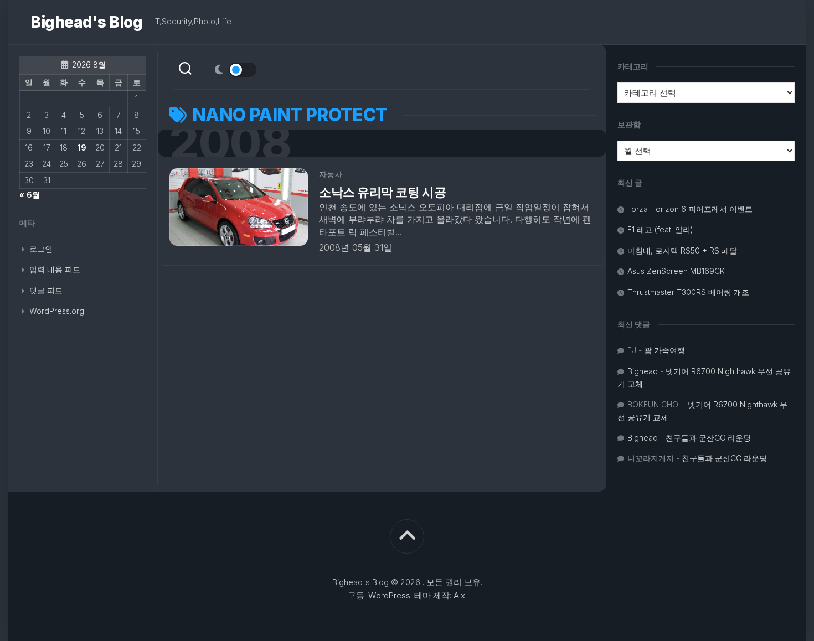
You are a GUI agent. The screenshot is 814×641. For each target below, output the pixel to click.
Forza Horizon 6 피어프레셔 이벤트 (690, 209)
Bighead (642, 371)
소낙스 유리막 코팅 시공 (382, 192)
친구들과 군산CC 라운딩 (708, 437)
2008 (230, 143)
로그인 (41, 249)
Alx (459, 595)
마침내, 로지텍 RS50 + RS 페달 (682, 250)
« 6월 (29, 194)
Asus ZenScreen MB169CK (676, 271)
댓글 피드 (46, 290)
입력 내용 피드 (54, 269)
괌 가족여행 (664, 350)
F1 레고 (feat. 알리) (660, 229)
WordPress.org (56, 311)
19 (82, 147)
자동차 (330, 174)
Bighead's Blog (86, 22)
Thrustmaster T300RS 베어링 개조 (688, 292)
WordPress (389, 595)
